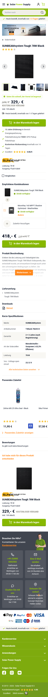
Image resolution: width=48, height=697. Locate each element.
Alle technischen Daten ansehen (22, 369)
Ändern (21, 215)
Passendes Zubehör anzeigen (19, 432)
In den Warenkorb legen (26, 122)
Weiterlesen (22, 272)
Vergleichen (10, 176)
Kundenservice (9, 545)
